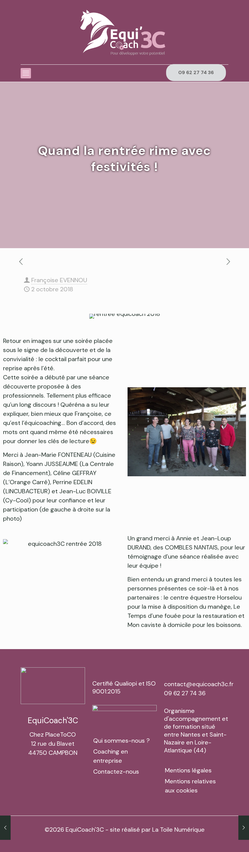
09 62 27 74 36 (196, 72)
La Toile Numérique (178, 829)
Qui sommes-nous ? (121, 740)
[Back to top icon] (219, 839)
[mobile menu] (26, 73)
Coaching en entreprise (110, 756)
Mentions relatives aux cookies (190, 785)
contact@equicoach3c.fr (199, 684)
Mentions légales (188, 770)
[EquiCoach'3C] (124, 32)
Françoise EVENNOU (59, 280)
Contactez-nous (116, 771)
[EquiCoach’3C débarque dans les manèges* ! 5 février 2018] (5, 828)
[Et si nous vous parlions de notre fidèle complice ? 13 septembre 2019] (243, 828)
